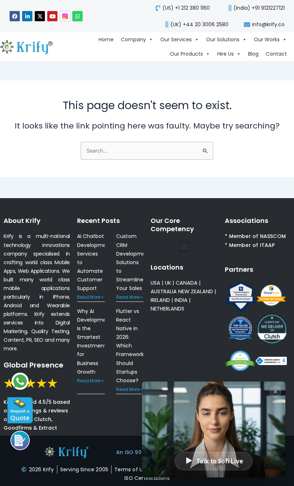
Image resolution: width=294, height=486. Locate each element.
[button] (184, 246)
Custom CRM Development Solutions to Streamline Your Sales (133, 262)
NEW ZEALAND (195, 291)
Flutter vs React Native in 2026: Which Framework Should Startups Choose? (130, 346)
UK (168, 282)
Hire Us (225, 53)
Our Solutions (223, 39)
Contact (276, 53)
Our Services (176, 39)
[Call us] (20, 440)
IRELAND (160, 300)
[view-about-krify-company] (29, 46)
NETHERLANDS (167, 308)
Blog (253, 53)
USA (155, 282)
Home (106, 39)
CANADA (187, 282)
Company (133, 39)
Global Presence (33, 365)
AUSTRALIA (164, 291)
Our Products (186, 53)
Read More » (90, 297)
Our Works (267, 39)
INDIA (181, 300)
